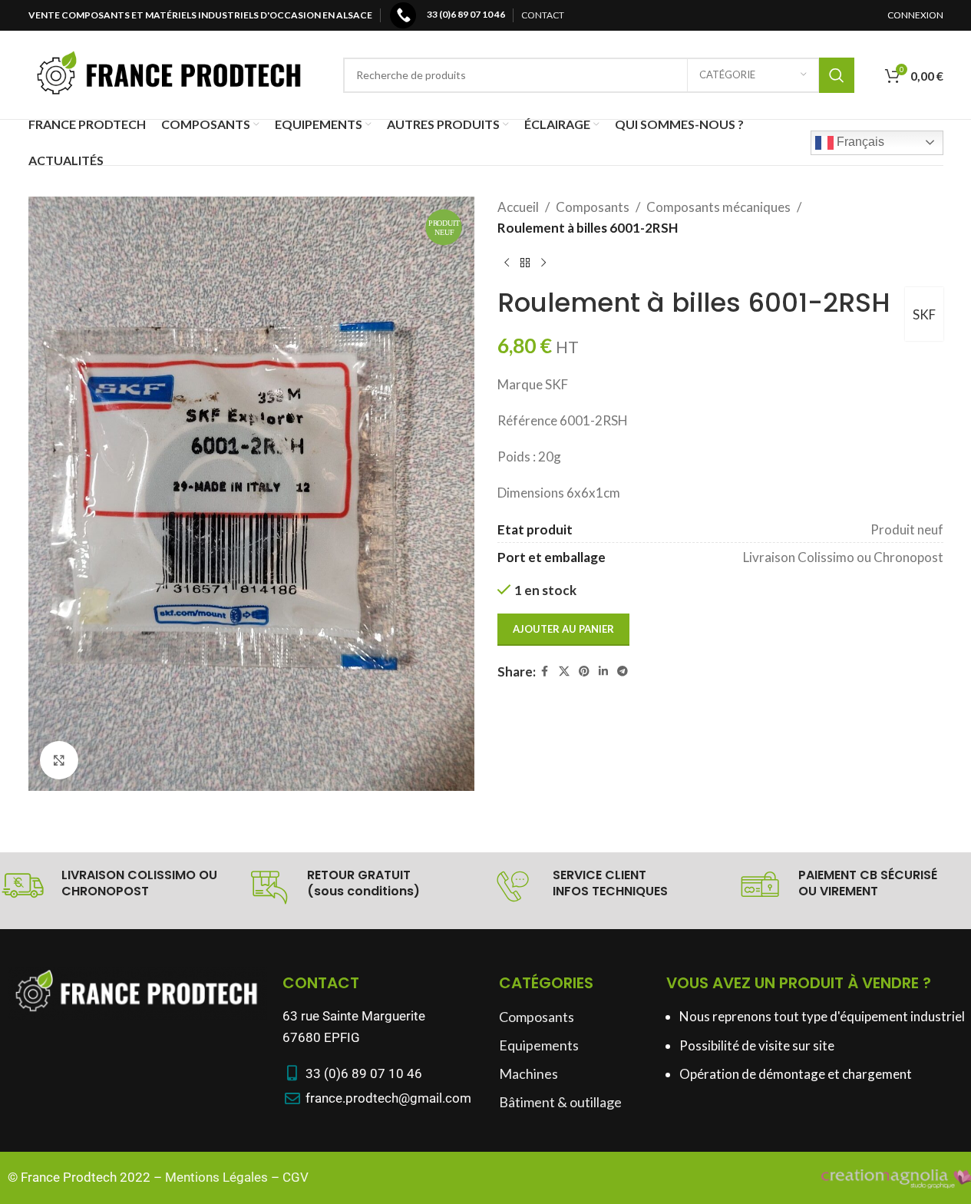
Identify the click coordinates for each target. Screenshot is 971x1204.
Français (859, 141)
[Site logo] (170, 73)
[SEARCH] (836, 75)
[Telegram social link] (622, 671)
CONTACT (542, 15)
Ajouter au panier (563, 629)
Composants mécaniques (718, 207)
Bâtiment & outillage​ (560, 1101)
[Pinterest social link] (584, 671)
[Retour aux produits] (525, 262)
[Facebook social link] (545, 671)
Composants (592, 207)
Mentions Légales (216, 1177)
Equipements (539, 1045)
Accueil (518, 207)
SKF (924, 314)
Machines (528, 1073)
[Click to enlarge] (59, 760)
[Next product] (543, 262)
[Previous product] (506, 262)
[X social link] (564, 671)
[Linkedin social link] (603, 671)
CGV (295, 1177)
